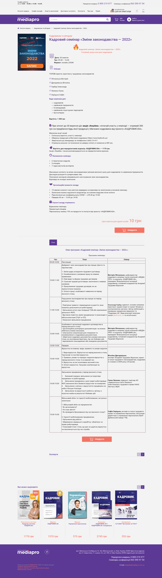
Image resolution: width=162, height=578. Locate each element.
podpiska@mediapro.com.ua (134, 565)
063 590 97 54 (137, 3)
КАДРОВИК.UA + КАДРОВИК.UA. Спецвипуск (102, 524)
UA (143, 9)
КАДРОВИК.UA (53, 524)
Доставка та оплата (68, 11)
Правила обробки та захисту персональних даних (33, 568)
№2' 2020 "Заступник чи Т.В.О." (126, 524)
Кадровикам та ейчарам (42, 28)
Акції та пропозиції (51, 11)
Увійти (134, 18)
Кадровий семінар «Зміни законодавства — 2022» (70, 28)
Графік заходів (37, 11)
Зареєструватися (138, 20)
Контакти (81, 11)
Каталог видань (23, 11)
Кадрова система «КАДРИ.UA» (28, 524)
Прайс (98, 11)
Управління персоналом (77, 524)
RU (143, 12)
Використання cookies (24, 569)
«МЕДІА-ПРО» (33, 565)
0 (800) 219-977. (92, 140)
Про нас (90, 11)
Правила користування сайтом (27, 566)
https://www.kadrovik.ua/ (98, 138)
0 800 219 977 (105, 3)
